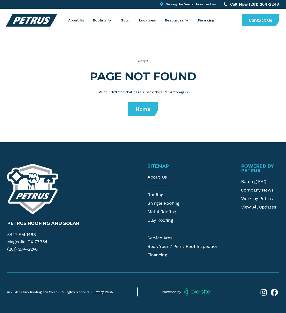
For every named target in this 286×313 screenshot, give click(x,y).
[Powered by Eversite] (197, 292)
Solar (125, 20)
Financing (206, 20)
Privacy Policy (103, 292)
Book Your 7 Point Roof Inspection (182, 246)
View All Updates (258, 207)
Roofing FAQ (254, 181)
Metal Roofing (161, 211)
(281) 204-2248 (22, 249)
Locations (147, 20)
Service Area (159, 238)
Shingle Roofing (163, 203)
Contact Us (260, 20)
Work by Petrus (257, 198)
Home (143, 109)
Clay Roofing (160, 220)
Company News (257, 190)
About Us (76, 20)
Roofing (155, 194)
